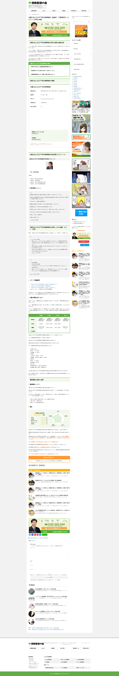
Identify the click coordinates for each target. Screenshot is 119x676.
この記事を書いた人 (33, 465)
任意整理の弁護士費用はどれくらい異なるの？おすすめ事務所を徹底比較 (51, 495)
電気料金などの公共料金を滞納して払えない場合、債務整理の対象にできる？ (48, 629)
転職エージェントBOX (80, 667)
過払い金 (75, 79)
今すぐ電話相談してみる (84, 241)
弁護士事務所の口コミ (34, 537)
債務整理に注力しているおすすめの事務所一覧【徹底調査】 (49, 460)
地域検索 (53, 648)
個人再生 (75, 83)
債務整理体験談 (34, 10)
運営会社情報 (84, 10)
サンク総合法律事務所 (80, 659)
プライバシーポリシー (33, 661)
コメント (32, 547)
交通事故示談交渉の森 (49, 667)
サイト (31, 569)
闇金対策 (75, 86)
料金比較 (53, 10)
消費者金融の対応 (77, 89)
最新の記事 (42, 465)
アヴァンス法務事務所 (80, 662)
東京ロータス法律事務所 (65, 659)
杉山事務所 (47, 662)
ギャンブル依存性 (77, 93)
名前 (31, 561)
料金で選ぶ (62, 648)
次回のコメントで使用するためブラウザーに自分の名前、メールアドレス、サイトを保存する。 (49, 574)
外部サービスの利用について (34, 663)
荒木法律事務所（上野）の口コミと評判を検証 (45, 589)
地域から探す (76, 94)
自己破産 (75, 84)
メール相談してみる (85, 244)
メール (31, 565)
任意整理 (75, 78)
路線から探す (76, 96)
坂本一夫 (33, 540)
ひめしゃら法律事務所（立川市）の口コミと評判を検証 (47, 611)
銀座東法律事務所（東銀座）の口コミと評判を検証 (46, 604)
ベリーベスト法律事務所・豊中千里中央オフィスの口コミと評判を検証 (51, 596)
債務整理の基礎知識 (78, 76)
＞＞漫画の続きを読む (81, 213)
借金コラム (76, 91)
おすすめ (43, 10)
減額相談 (63, 10)
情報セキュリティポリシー (33, 666)
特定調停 (75, 81)
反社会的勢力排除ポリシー (33, 667)
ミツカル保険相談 (64, 667)
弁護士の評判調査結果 (43, 537)
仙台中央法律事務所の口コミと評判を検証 (44, 618)
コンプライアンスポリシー (33, 664)
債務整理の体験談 (77, 98)
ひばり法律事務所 (64, 662)
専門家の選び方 (73, 10)
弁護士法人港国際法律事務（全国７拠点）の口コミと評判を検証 (45, 627)
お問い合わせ (31, 660)
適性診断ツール (76, 648)
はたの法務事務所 (49, 659)
